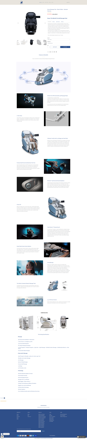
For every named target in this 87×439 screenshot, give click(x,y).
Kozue (40, 2)
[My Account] (67, 2)
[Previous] (18, 23)
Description (49, 21)
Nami (52, 2)
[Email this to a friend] (56, 52)
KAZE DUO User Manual (42, 416)
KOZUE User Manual (42, 414)
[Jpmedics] (21, 2)
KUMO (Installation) (41, 422)
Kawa (50, 2)
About (28, 414)
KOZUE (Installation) (41, 415)
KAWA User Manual (41, 423)
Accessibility (51, 421)
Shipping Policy (51, 420)
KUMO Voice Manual (42, 421)
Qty (48, 45)
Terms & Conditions (52, 416)
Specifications (58, 21)
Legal (50, 414)
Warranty (62, 21)
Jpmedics (53, 435)
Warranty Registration (63, 414)
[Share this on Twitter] (50, 52)
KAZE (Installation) (41, 420)
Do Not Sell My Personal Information (47, 438)
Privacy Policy (51, 417)
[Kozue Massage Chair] (31, 23)
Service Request (62, 415)
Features (53, 21)
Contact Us (29, 416)
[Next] (45, 23)
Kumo (43, 2)
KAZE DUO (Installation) (42, 417)
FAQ (28, 415)
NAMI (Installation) (41, 427)
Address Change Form (63, 416)
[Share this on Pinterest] (54, 52)
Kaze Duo (46, 2)
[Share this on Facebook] (52, 52)
